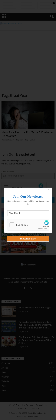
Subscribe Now (28, 238)
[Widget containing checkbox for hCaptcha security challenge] (28, 224)
